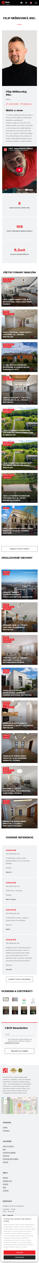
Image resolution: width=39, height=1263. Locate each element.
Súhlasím (19, 1252)
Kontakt (5, 1184)
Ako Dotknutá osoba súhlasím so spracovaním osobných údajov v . (18, 1041)
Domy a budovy (8, 1146)
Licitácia (6, 1190)
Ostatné (5, 1162)
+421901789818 (13, 104)
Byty (4, 1149)
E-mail (7, 1034)
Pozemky (6, 1156)
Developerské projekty (10, 1159)
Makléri (5, 1178)
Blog (4, 1187)
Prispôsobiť (19, 1257)
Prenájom (6, 1130)
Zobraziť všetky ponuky (19, 549)
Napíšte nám (7, 1181)
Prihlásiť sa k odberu (19, 1051)
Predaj (5, 1127)
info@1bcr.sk (27, 104)
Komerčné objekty (9, 1152)
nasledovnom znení (12, 1043)
